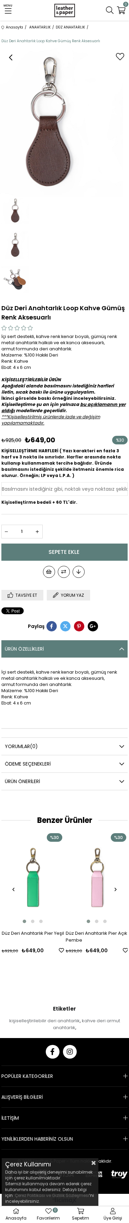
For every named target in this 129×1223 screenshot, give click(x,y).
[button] (24, 921)
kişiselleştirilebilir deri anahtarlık (44, 1020)
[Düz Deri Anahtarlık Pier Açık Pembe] (97, 878)
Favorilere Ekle (61, 950)
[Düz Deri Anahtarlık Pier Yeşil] (33, 878)
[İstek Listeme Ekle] (49, 572)
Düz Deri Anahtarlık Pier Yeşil (33, 933)
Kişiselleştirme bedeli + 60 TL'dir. (39, 502)
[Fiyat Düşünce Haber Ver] (79, 572)
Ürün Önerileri (22, 781)
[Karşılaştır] (64, 572)
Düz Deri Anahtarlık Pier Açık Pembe (96, 936)
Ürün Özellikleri (24, 648)
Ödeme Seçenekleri (28, 763)
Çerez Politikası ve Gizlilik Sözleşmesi (52, 1195)
